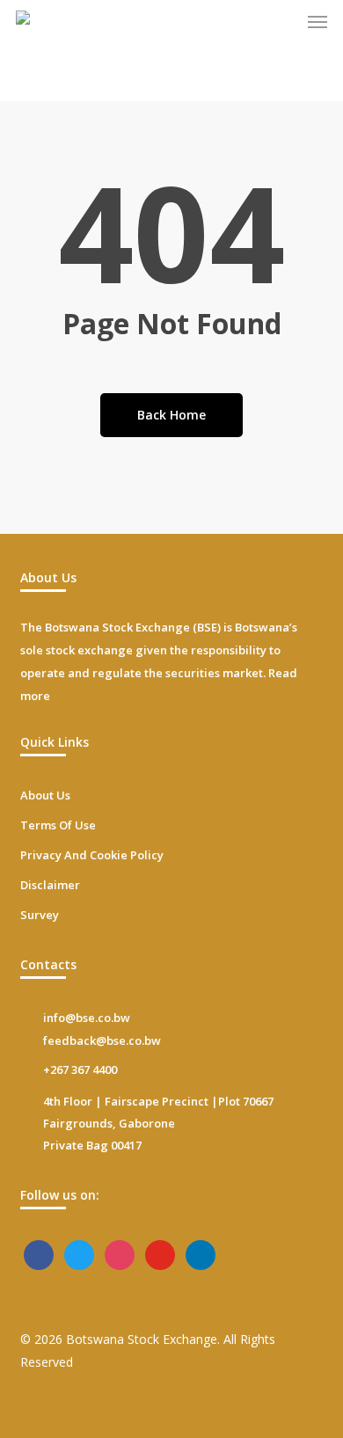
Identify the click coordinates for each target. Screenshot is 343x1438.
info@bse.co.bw (86, 1018)
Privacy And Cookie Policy (92, 855)
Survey (39, 915)
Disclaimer (50, 885)
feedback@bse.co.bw (102, 1040)
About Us (45, 795)
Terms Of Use (58, 825)
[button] (317, 21)
